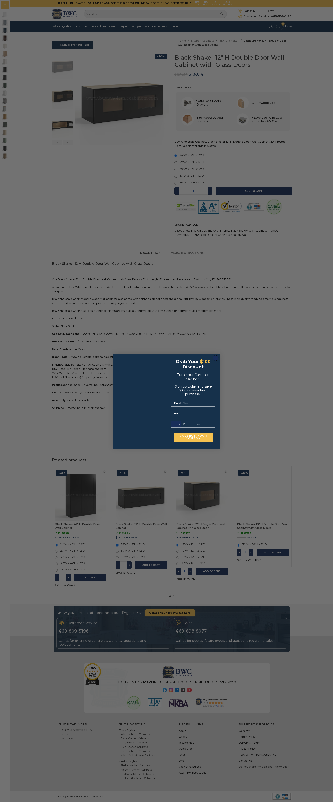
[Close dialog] (215, 358)
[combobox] (176, 424)
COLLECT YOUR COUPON (193, 437)
